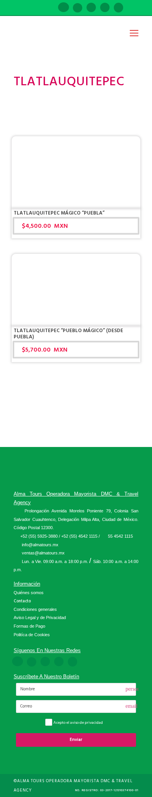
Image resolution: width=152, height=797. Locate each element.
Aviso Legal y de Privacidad (40, 617)
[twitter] (105, 8)
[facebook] (63, 8)
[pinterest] (91, 8)
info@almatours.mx (40, 544)
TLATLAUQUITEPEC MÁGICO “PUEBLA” (59, 213)
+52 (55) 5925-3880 (39, 536)
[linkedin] (77, 8)
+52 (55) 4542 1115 (79, 536)
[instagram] (118, 8)
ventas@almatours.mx (43, 553)
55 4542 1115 (120, 536)
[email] (49, 8)
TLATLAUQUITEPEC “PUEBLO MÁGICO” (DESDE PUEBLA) (68, 333)
